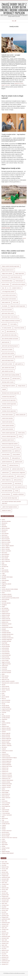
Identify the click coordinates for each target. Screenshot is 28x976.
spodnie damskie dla (7, 461)
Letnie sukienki (9, 213)
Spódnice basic (5, 726)
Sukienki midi (5, 769)
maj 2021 (4, 931)
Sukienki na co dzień (12, 210)
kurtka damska (5, 648)
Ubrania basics (5, 832)
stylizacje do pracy (13, 465)
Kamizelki (4, 601)
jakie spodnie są (19, 364)
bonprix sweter (5, 284)
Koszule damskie (6, 646)
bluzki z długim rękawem (8, 545)
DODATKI (4, 578)
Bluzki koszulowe (6, 540)
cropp (3, 573)
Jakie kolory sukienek (7, 356)
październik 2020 (6, 936)
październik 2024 (6, 898)
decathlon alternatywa (7, 577)
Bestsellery (4, 526)
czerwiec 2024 (5, 905)
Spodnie (4, 731)
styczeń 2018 (5, 955)
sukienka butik (5, 469)
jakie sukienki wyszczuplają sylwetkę (10, 375)
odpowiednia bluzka (7, 451)
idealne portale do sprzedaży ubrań (10, 597)
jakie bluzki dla (5, 342)
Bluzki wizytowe (5, 544)
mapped (4, 389)
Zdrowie (4, 849)
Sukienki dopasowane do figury (9, 757)
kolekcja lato (22, 139)
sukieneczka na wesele (7, 750)
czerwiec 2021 (5, 929)
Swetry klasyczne (6, 794)
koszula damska (5, 644)
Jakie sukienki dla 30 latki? (8, 367)
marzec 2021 (5, 934)
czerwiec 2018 (5, 947)
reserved (4, 712)
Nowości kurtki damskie (7, 447)
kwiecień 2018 (5, 950)
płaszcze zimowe (6, 702)
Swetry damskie (5, 790)
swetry (3, 789)
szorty (3, 799)
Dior (11, 139)
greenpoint (4, 324)
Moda (3, 674)
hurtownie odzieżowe (7, 596)
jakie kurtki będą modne (8, 360)
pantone (4, 691)
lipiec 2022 (4, 920)
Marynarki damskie (6, 672)
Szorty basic (5, 801)
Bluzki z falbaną (5, 547)
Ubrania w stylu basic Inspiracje (9, 837)
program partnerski (6, 709)
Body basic (4, 564)
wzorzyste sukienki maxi (21, 64)
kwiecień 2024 (5, 908)
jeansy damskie (5, 599)
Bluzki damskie (5, 537)
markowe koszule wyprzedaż (9, 400)
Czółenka (4, 575)
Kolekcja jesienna (6, 613)
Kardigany (4, 604)
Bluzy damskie (5, 556)
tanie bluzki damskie (7, 483)
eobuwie (4, 585)
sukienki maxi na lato (18, 63)
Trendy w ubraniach (6, 830)
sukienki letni (11, 63)
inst (3, 331)
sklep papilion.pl (16, 458)
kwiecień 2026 (5, 867)
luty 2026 (4, 870)
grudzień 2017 (5, 957)
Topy (3, 820)
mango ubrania (21, 385)
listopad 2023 (5, 917)
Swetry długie (5, 792)
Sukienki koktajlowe (6, 764)
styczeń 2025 (5, 893)
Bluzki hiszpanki (6, 538)
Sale (3, 714)
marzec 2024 (5, 910)
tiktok (3, 816)
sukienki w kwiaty (6, 782)
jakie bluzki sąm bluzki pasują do (10, 346)
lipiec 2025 (4, 882)
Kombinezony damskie (7, 627)
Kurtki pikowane (6, 653)
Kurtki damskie (5, 650)
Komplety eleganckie (7, 639)
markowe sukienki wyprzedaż (9, 403)
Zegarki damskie (6, 851)
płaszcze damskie (6, 700)
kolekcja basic (5, 611)
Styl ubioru (4, 747)
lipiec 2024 (4, 903)
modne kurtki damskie (7, 422)
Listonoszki (4, 667)
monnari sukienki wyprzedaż (9, 436)
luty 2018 (4, 953)
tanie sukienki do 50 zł (20, 487)
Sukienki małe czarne (7, 766)
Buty (3, 568)
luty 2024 (4, 912)
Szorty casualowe (6, 802)
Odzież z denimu (6, 690)
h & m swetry (13, 324)
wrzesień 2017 (5, 962)
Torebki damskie (6, 823)
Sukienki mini (5, 771)
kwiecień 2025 (5, 887)
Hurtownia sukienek (6, 594)
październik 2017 (6, 960)
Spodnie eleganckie (6, 738)
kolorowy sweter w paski (8, 382)
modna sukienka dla (20, 414)
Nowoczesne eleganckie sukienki (10, 443)
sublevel (4, 749)
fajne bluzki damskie (7, 309)
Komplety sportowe (6, 641)
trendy (16, 490)
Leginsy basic (5, 665)
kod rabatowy (5, 608)
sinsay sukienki (16, 454)
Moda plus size (5, 679)
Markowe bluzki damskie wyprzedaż (10, 393)
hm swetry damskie (6, 327)
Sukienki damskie (6, 756)
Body (3, 563)
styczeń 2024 (5, 914)
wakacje (4, 841)
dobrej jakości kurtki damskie (9, 298)
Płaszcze (4, 698)
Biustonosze (5, 530)
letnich (24, 238)
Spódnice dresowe (6, 730)
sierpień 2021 (5, 926)
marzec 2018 (5, 952)
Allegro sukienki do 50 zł (11, 59)
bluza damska (5, 533)
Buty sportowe (5, 571)
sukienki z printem (6, 787)
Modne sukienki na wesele (8, 681)
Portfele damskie (6, 707)
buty (3, 288)
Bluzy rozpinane (6, 559)
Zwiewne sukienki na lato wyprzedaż (9, 65)
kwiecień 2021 (5, 933)
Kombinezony (5, 625)
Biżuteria (4, 531)
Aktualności (5, 138)
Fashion (4, 587)
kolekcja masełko (6, 615)
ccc (8, 288)
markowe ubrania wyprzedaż (16, 140)
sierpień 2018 (5, 943)
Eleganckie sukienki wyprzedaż (7, 60)
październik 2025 (6, 877)
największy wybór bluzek (8, 440)
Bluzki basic (4, 535)
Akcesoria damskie (6, 521)
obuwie (18, 447)
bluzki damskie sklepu (7, 280)
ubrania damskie (6, 494)
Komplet (4, 629)
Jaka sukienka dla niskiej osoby (9, 335)
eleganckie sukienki (6, 584)
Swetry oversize (5, 796)
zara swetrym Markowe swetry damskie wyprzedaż (11, 502)
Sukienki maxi (5, 58)
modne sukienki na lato (21, 62)
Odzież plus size (6, 688)
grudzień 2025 (5, 874)
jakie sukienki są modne (7, 371)
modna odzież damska (7, 414)
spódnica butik (18, 461)
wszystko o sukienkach (18, 494)
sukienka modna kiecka (17, 469)
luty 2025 (4, 891)
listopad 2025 (5, 875)
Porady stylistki (5, 705)
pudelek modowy (6, 710)
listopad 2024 (5, 896)
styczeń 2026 (5, 872)
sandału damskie (6, 716)
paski (3, 693)
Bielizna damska (6, 528)
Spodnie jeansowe (6, 740)
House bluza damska (19, 327)
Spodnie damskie (6, 735)
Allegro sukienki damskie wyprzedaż (10, 266)
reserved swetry (6, 454)
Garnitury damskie (6, 591)
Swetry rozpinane (6, 797)
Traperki (4, 825)
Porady (3, 703)
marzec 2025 (5, 889)
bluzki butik (5, 277)
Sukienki (4, 752)
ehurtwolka (4, 306)
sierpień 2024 (5, 901)
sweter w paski (20, 476)
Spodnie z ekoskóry (6, 743)
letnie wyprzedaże (5, 140)
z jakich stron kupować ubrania (9, 507)
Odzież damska (5, 686)
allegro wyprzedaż (22, 59)
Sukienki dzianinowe (7, 759)
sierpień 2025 (5, 881)
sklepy (10, 138)
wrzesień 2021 (5, 924)
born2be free (5, 566)
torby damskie (5, 822)
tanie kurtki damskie (7, 487)
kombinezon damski (6, 624)
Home (3, 592)
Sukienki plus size (6, 778)
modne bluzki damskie (7, 418)
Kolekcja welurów (6, 618)
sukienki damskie (5, 228)
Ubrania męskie (5, 835)
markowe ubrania (6, 407)
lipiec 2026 (4, 861)
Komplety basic (5, 630)
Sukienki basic (5, 754)
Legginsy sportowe (6, 663)
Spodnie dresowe (6, 736)
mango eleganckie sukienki (8, 385)
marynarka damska (6, 670)
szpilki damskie (5, 809)
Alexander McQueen (21, 138)
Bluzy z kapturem (6, 561)
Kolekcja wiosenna (6, 620)
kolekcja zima (5, 622)
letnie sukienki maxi (17, 213)
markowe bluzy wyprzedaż (8, 396)
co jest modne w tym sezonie (9, 295)
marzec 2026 (5, 868)
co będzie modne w (16, 288)
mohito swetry (21, 432)
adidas (3, 519)
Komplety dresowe (6, 636)
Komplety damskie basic (7, 634)
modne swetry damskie (7, 429)
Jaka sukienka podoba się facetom (10, 338)
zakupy (3, 846)
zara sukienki (18, 215)
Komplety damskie (6, 632)
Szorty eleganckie (6, 806)
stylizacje (4, 465)
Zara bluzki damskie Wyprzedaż (9, 498)
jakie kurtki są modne (7, 364)
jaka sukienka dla (11, 331)
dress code (15, 302)
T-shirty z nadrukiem (7, 815)
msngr (20, 436)
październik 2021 (6, 922)
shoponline (5, 210)
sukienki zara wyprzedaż (8, 476)
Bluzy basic (4, 552)
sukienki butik (5, 472)
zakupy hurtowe (5, 848)
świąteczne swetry (6, 510)
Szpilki (3, 808)
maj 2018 (4, 948)
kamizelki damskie (6, 603)
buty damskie (5, 570)
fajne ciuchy (15, 139)
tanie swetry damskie (7, 490)
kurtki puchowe (5, 657)
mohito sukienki (12, 214)
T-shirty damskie (6, 813)
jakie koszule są (18, 356)
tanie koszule (18, 483)
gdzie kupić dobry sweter (8, 313)
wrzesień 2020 (5, 938)
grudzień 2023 (5, 915)
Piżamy (3, 695)
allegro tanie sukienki (7, 273)
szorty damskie (5, 804)
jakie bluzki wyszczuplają (8, 353)
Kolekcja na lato (5, 617)
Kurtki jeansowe (5, 651)
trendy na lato (12, 64)
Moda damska (5, 676)
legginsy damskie (6, 662)
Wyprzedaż (4, 842)
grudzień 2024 (5, 894)
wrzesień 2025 (5, 879)
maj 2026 (4, 865)
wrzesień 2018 (5, 941)
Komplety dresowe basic (7, 637)
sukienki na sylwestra (7, 776)
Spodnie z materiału (6, 745)
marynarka (4, 669)
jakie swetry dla (5, 378)
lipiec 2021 (4, 927)
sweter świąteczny (6, 479)
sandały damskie (6, 717)
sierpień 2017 (5, 964)
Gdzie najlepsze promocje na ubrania (11, 320)
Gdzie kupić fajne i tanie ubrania (10, 317)
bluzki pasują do (19, 280)
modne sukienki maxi (11, 62)
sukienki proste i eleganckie (18, 472)
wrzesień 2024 (5, 900)
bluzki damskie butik (15, 277)
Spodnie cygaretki (6, 733)
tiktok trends (5, 818)
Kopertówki (4, 643)
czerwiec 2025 (5, 884)
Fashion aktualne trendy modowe (10, 589)
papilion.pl (17, 451)
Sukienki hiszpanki (6, 763)
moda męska (5, 677)
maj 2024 (4, 907)
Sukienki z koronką (6, 785)
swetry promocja (18, 479)
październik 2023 (6, 919)
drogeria (4, 582)
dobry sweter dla (6, 302)
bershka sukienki (13, 212)
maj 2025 (4, 886)
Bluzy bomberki (5, 554)
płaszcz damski (5, 697)
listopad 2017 (5, 959)
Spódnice (4, 724)
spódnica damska (6, 723)
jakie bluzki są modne (7, 349)
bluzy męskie (5, 558)
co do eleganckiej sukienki (8, 291)
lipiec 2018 (4, 945)
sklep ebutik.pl (4, 63)
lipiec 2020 (4, 940)
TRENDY (4, 827)
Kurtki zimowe (5, 660)
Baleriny (4, 524)
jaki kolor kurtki (16, 378)
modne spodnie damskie (8, 425)
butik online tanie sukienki (18, 284)
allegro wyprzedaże (5, 139)
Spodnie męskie (5, 742)
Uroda (3, 839)
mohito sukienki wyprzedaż (8, 432)
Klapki (3, 606)
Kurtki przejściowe (6, 655)
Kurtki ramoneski (6, 658)
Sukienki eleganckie (6, 761)
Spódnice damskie (6, 728)
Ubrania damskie (6, 834)
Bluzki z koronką (6, 549)
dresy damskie (5, 580)
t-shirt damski (5, 811)
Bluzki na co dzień (6, 542)
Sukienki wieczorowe (7, 783)
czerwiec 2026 (5, 863)
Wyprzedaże (5, 844)
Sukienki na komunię (7, 775)
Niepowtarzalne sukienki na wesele (10, 683)
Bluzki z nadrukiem (6, 551)
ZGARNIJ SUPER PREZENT (8, 853)
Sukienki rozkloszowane (7, 780)
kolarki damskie (5, 610)
